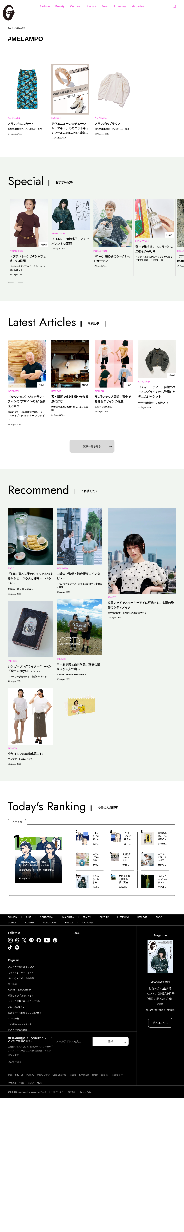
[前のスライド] (10, 282)
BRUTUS (19, 1074)
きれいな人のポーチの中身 (21, 978)
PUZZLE (69, 922)
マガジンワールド (56, 1092)
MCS (39, 1083)
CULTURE (104, 917)
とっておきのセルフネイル (21, 972)
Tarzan (95, 1074)
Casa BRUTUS (59, 1074)
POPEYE (30, 1074)
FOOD (159, 917)
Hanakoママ (117, 1074)
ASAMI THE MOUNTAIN (19, 990)
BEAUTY (87, 917)
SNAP (28, 917)
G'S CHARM (68, 917)
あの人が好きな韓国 (17, 1030)
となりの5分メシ (16, 1007)
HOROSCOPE (50, 922)
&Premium (84, 1074)
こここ (31, 1083)
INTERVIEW (123, 917)
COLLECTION (46, 917)
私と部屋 (12, 984)
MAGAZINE (87, 922)
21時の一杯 (13, 1018)
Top (9, 28)
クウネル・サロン (16, 1083)
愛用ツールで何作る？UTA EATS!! (24, 1013)
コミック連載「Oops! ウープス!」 (24, 1001)
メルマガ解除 (14, 1062)
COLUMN (29, 922)
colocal (104, 1074)
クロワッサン (43, 1074)
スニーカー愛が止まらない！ (22, 966)
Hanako (72, 1074)
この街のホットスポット (20, 1024)
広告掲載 (71, 1092)
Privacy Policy (86, 1092)
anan (10, 1074)
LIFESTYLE (142, 917)
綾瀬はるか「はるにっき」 (21, 995)
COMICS (12, 922)
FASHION (12, 917)
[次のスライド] (16, 282)
